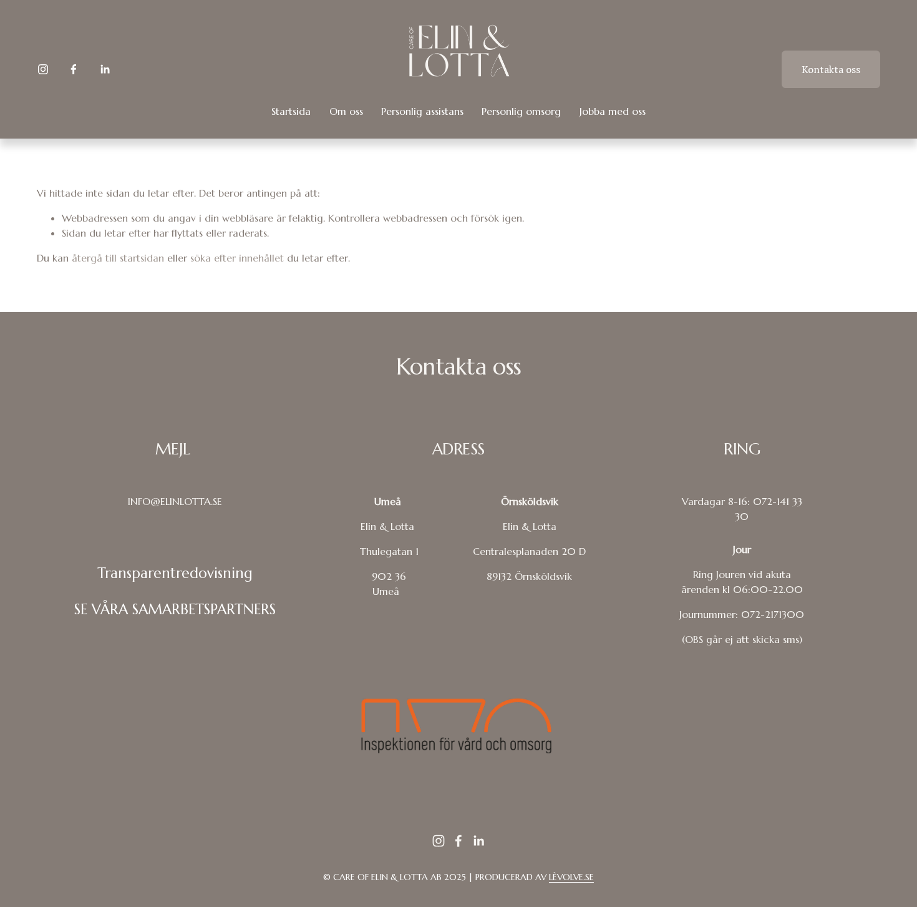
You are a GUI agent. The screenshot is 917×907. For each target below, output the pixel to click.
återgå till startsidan (118, 258)
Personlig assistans (422, 111)
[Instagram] (43, 69)
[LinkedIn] (105, 69)
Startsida (291, 111)
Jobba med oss (613, 111)
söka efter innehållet (237, 258)
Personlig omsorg (521, 111)
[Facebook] (73, 69)
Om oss (346, 111)
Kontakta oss (831, 69)
